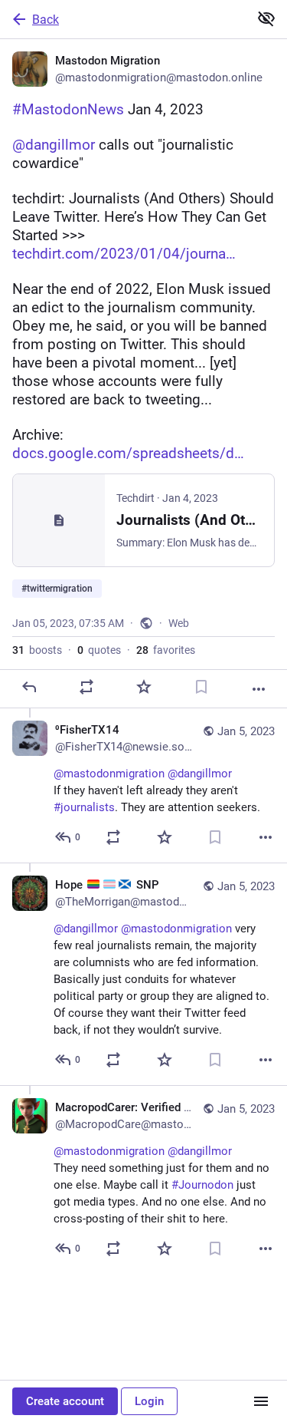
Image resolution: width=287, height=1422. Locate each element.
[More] (258, 689)
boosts (37, 650)
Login (149, 1401)
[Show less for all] (266, 18)
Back (45, 19)
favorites (165, 650)
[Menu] (261, 1401)
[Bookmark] (201, 687)
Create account (65, 1401)
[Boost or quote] (86, 687)
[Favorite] (144, 687)
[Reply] (29, 687)
